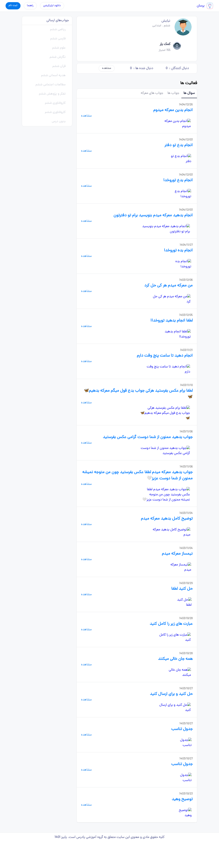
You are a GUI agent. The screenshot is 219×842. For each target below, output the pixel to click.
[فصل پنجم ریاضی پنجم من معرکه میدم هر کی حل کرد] (171, 299)
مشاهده (106, 68)
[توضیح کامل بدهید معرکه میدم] (170, 532)
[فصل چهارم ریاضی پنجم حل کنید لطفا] (182, 602)
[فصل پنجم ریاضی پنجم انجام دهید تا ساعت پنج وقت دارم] (168, 369)
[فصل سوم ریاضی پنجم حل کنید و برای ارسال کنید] (174, 708)
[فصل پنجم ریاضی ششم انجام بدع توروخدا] (179, 194)
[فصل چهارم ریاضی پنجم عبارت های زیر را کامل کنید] (174, 637)
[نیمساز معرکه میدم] (178, 567)
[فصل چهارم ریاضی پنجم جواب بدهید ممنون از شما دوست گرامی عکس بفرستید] (165, 451)
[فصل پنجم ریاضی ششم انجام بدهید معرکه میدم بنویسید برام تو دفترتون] (165, 229)
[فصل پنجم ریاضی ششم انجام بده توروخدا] (179, 264)
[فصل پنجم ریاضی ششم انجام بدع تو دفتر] (179, 159)
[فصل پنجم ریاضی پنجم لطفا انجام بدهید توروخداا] (173, 334)
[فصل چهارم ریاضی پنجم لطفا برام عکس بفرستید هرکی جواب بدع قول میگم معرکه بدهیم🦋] (165, 413)
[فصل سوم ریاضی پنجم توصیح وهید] (182, 813)
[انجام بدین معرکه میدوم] (175, 124)
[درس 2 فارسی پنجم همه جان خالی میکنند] (177, 672)
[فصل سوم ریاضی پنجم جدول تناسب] (182, 743)
